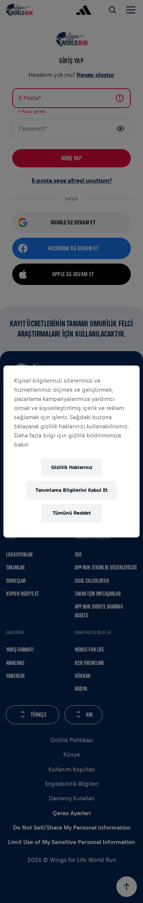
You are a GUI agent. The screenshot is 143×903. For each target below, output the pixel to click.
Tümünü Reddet (72, 513)
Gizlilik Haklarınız (71, 467)
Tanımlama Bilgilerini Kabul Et (71, 490)
